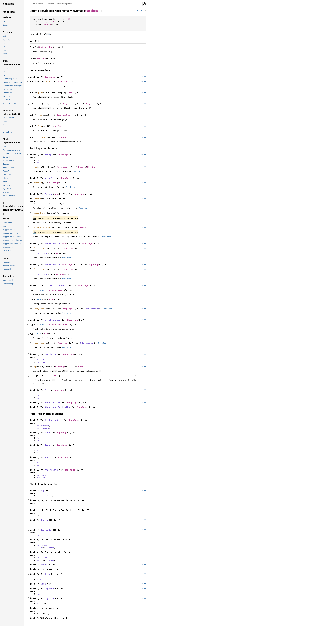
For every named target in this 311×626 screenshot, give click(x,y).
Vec (44, 24)
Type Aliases (9, 276)
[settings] (144, 4)
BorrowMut (46, 529)
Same (5, 182)
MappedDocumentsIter (12, 237)
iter (4, 43)
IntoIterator (7, 89)
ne (34, 376)
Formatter (61, 167)
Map (4, 226)
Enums (6, 258)
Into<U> (6, 178)
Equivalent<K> (8, 164)
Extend (48, 194)
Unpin (5, 129)
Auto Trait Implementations (11, 112)
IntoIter (41, 290)
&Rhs (56, 376)
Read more (77, 171)
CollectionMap (8, 223)
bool (63, 137)
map (80, 11)
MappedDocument (10, 230)
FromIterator (52, 243)
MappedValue (8, 247)
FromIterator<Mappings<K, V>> (13, 86)
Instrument (7, 175)
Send (5, 122)
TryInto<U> (7, 189)
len (4, 47)
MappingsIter (8, 269)
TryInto (49, 598)
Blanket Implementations (11, 141)
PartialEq (6, 96)
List (4, 22)
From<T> (6, 171)
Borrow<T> (7, 157)
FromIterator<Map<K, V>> (12, 82)
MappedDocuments (10, 233)
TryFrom (49, 588)
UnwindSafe (7, 132)
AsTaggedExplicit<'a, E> (11, 150)
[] (145, 10)
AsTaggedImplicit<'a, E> (12, 154)
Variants (7, 17)
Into (47, 574)
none (5, 50)
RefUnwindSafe (9, 118)
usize (58, 126)
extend (37, 198)
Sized (49, 496)
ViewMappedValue (10, 280)
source (138, 10)
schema (64, 11)
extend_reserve (41, 227)
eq (34, 366)
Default (6, 72)
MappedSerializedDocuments (13, 240)
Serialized (7, 251)
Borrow (44, 520)
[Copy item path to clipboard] (101, 11)
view (73, 11)
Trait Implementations (11, 63)
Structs (6, 218)
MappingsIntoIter (9, 266)
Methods (7, 32)
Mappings (9, 12)
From (43, 564)
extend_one (39, 213)
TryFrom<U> (7, 185)
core (54, 11)
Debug (5, 68)
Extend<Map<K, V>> (10, 79)
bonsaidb (8, 3)
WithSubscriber (9, 196)
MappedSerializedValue (12, 244)
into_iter (38, 308)
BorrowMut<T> (8, 161)
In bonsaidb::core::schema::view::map (13, 208)
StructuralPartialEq (10, 104)
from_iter (38, 248)
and (4, 36)
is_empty (6, 40)
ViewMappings (8, 284)
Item (38, 299)
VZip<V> (6, 192)
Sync (5, 125)
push (5, 54)
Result (82, 167)
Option (48, 22)
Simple (5, 25)
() (59, 19)
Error (95, 167)
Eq (4, 75)
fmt (35, 167)
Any (4, 147)
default (37, 182)
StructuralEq (7, 100)
